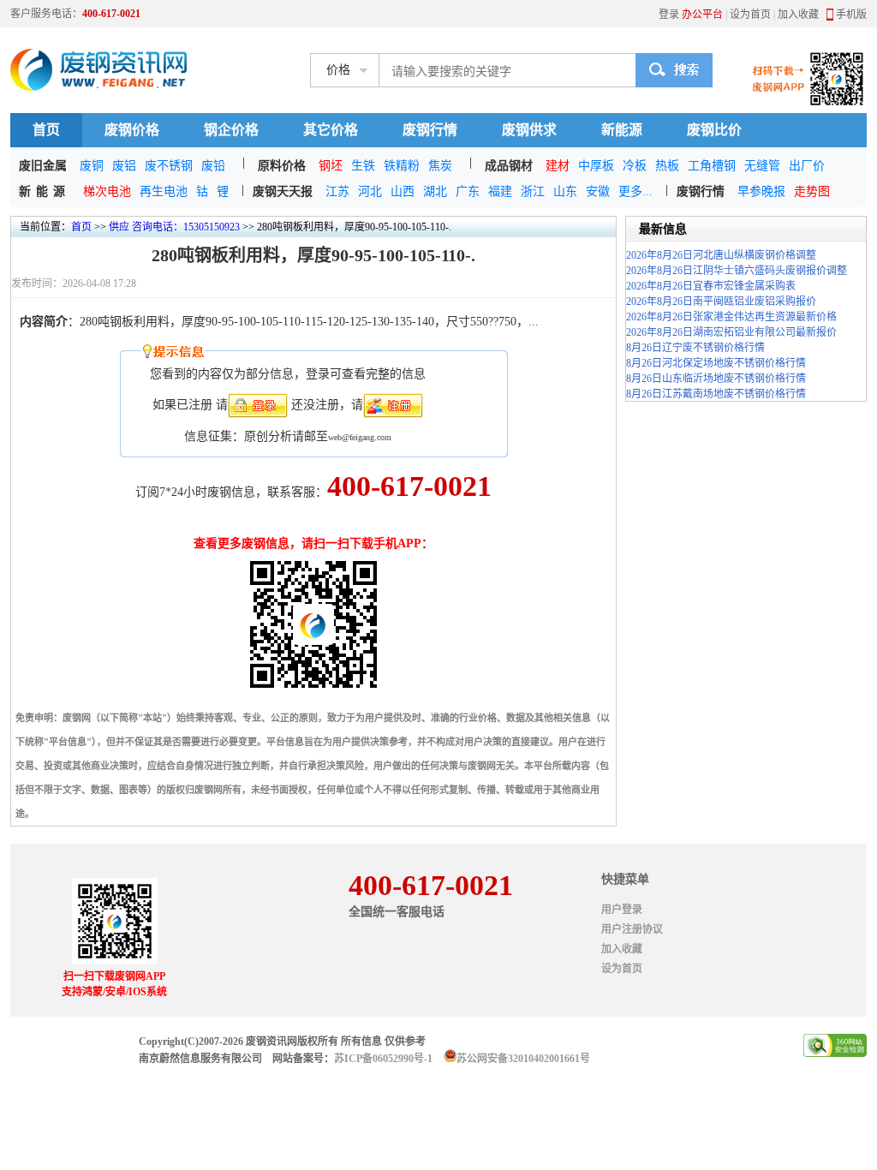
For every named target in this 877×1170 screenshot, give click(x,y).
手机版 (851, 15)
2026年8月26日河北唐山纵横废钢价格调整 (721, 255)
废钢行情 (430, 129)
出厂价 (807, 165)
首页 (46, 129)
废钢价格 (131, 129)
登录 (669, 15)
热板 (667, 165)
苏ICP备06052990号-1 (383, 1059)
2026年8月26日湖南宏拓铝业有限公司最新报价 (731, 332)
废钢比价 (714, 129)
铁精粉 (402, 165)
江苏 (337, 191)
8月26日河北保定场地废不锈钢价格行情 (716, 363)
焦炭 (440, 165)
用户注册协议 (632, 929)
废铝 (124, 165)
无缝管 (762, 165)
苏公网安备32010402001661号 (523, 1059)
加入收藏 (798, 15)
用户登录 (621, 910)
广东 (468, 191)
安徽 (598, 191)
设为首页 (750, 15)
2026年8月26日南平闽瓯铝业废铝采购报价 (721, 301)
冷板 (635, 165)
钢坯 (331, 165)
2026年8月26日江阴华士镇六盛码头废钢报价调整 (736, 271)
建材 (558, 165)
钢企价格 (231, 129)
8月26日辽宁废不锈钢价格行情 (695, 348)
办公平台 (702, 15)
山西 (403, 191)
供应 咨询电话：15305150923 (174, 227)
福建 (500, 191)
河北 (370, 191)
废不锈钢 (169, 165)
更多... (635, 191)
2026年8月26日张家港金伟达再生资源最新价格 (731, 317)
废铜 (92, 165)
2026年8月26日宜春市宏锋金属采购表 (711, 286)
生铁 (363, 165)
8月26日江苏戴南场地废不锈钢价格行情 (716, 394)
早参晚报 (761, 191)
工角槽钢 (712, 165)
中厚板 (596, 165)
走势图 (812, 191)
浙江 (533, 191)
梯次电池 (107, 191)
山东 (565, 191)
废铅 (213, 165)
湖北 (435, 191)
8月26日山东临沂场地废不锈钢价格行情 (716, 379)
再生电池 (164, 191)
